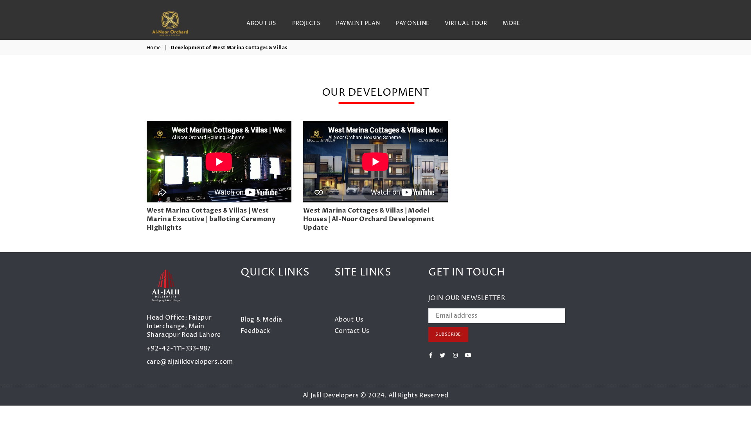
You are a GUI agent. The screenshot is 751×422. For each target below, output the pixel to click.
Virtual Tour (466, 23)
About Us (261, 23)
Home (154, 48)
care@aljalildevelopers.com (190, 362)
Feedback (255, 331)
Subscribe (448, 334)
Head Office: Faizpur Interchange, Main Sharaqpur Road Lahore (184, 326)
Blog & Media (261, 319)
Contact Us (351, 331)
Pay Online (412, 23)
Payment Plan (358, 23)
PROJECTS (306, 23)
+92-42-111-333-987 (179, 348)
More (511, 23)
